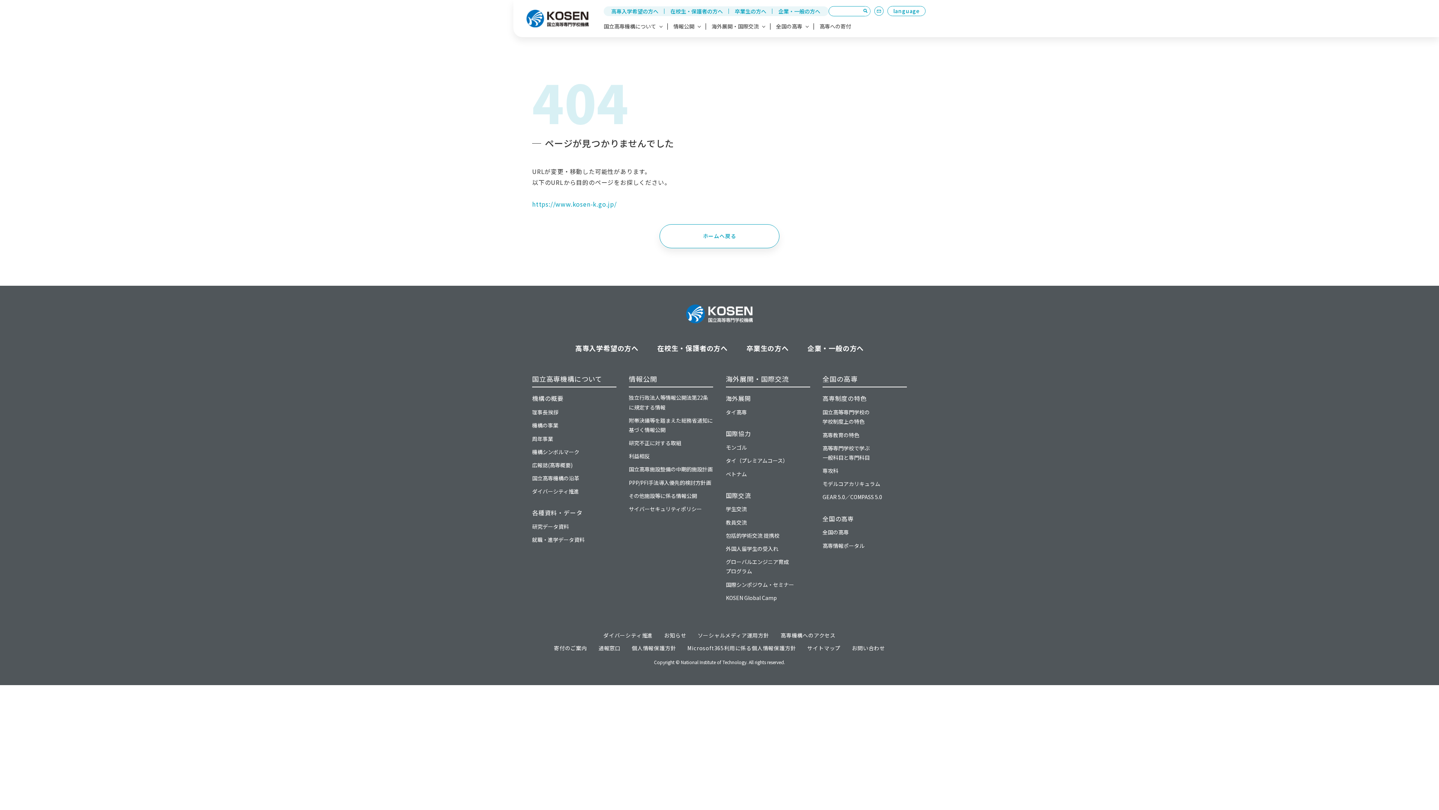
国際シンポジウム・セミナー (760, 584)
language (906, 11)
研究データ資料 (550, 526)
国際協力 (738, 433)
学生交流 (736, 509)
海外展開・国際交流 (757, 379)
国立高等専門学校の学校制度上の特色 (846, 416)
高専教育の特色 (841, 435)
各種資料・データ (557, 512)
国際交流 (738, 495)
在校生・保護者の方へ (696, 11)
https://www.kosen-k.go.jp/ (574, 204)
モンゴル (736, 447)
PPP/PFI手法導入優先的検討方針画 (670, 482)
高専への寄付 (835, 26)
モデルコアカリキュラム (851, 484)
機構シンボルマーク (555, 452)
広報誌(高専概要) (552, 465)
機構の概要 (548, 398)
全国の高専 (840, 379)
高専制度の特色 (845, 398)
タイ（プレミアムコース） (757, 460)
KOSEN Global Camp (751, 598)
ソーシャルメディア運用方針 (733, 635)
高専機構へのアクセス (808, 635)
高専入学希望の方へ (634, 11)
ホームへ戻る (719, 236)
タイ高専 (736, 412)
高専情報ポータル (844, 545)
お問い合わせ (868, 648)
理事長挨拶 (545, 412)
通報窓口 (609, 648)
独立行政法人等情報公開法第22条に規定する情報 (668, 402)
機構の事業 (545, 425)
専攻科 (830, 470)
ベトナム (736, 474)
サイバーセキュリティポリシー (665, 509)
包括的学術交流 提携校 (752, 535)
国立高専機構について (567, 379)
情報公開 (643, 379)
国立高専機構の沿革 (555, 478)
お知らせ (675, 635)
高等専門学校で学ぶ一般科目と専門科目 (846, 452)
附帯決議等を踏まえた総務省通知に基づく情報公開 (671, 425)
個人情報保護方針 (654, 648)
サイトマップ (824, 648)
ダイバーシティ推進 (555, 491)
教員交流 (736, 522)
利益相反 (639, 456)
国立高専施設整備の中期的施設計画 (671, 469)
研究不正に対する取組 (655, 443)
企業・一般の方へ (799, 11)
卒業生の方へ (750, 11)
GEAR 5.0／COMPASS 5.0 (852, 497)
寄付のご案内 (570, 648)
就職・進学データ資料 (558, 539)
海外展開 (738, 398)
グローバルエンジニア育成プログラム (757, 566)
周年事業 (542, 438)
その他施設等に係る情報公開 (663, 496)
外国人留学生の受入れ (752, 548)
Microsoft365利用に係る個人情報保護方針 (741, 648)
